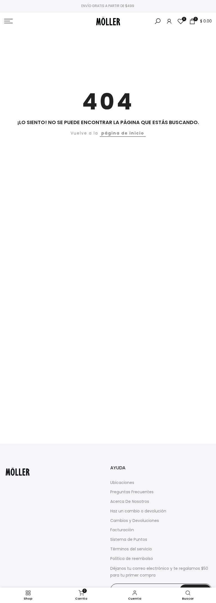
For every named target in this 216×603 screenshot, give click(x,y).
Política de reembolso (131, 558)
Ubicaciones (122, 482)
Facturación (122, 530)
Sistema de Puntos (128, 539)
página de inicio (122, 133)
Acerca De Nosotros (129, 501)
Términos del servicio (131, 549)
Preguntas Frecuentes (132, 492)
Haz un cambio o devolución (138, 511)
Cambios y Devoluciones (134, 520)
